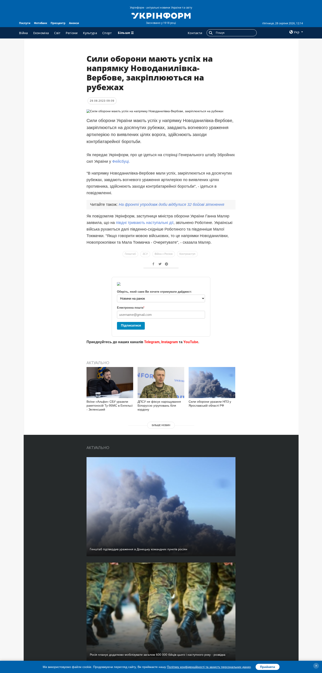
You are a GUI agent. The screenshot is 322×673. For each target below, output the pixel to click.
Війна (23, 33)
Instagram (169, 342)
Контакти (195, 33)
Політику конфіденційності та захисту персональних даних (209, 667)
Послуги (24, 23)
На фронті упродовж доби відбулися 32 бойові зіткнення (171, 204)
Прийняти (267, 667)
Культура (90, 33)
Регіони (72, 33)
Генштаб (130, 253)
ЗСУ (145, 253)
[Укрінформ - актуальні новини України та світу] (160, 15)
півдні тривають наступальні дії (144, 222)
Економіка (41, 33)
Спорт (107, 33)
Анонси (74, 23)
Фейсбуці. (121, 161)
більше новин (161, 425)
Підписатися (131, 325)
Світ (57, 33)
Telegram (151, 342)
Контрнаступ (187, 253)
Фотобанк (40, 23)
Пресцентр (58, 23)
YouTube (190, 342)
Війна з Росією (164, 253)
